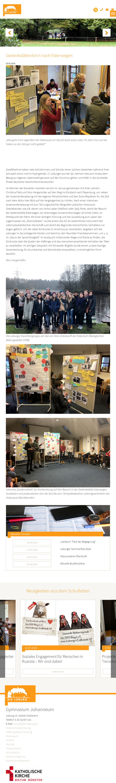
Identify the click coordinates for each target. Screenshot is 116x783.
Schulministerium (16, 756)
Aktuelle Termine (20, 534)
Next (112, 638)
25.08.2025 (32, 564)
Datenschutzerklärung (18, 728)
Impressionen (13, 748)
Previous (3, 638)
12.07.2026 (32, 549)
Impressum (12, 736)
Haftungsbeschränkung (19, 732)
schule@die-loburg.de (25, 724)
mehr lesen (76, 671)
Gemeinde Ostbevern (18, 760)
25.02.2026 (32, 557)
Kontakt (10, 744)
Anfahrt (10, 740)
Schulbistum (13, 752)
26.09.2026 (32, 542)
